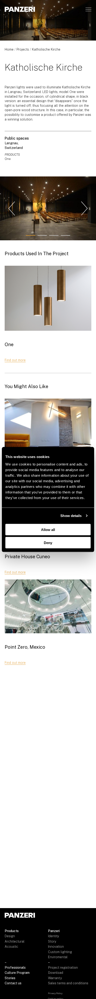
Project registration (63, 967)
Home (9, 49)
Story (52, 941)
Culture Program (17, 973)
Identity (53, 936)
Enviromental (58, 957)
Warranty (55, 978)
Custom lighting (60, 952)
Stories (10, 978)
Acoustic (11, 946)
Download (55, 973)
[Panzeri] (20, 9)
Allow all (48, 529)
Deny (48, 543)
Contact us (13, 983)
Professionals (15, 967)
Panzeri (54, 931)
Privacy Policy (55, 993)
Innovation (56, 946)
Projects (23, 49)
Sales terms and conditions (68, 983)
